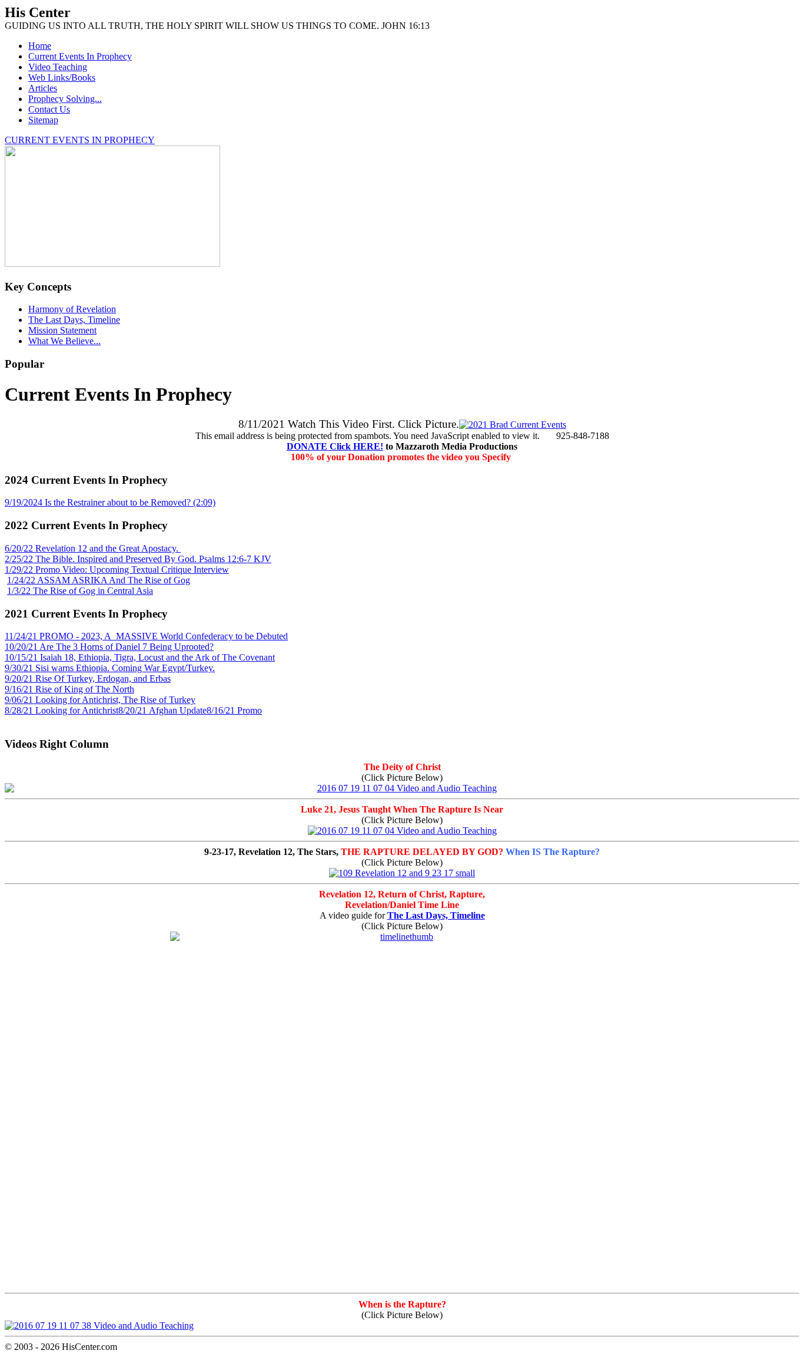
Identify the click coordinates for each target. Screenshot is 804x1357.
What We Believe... (64, 341)
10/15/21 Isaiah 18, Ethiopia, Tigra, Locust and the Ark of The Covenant (140, 657)
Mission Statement (62, 330)
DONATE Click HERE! (335, 446)
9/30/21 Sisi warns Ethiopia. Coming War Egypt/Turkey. (110, 668)
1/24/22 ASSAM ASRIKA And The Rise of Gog (98, 580)
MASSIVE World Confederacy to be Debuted (201, 636)
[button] (402, 480)
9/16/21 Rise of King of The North (69, 689)
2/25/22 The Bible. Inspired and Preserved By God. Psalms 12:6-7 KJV (138, 559)
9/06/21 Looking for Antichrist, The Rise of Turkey (100, 700)
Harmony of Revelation (72, 309)
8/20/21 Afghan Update (162, 710)
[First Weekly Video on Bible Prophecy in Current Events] (512, 425)
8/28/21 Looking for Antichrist (61, 710)
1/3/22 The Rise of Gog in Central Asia (80, 591)
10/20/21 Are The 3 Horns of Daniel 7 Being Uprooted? (109, 647)
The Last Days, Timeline (74, 320)
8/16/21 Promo (234, 710)
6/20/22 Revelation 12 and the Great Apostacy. (93, 548)
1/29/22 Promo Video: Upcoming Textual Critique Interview (117, 569)
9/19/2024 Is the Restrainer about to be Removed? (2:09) (110, 502)
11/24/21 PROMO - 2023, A (59, 636)
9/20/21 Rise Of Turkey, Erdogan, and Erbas (88, 678)
